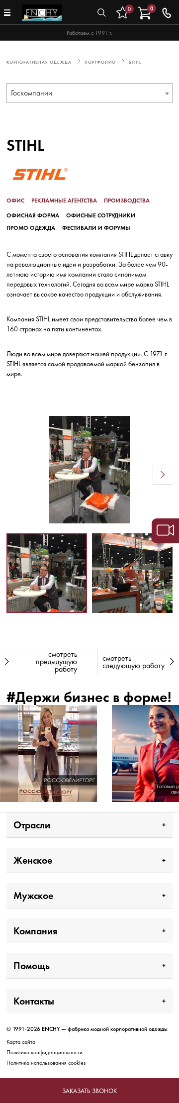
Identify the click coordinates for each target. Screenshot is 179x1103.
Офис (15, 200)
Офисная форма (32, 215)
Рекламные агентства (64, 200)
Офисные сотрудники (100, 215)
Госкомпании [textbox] (31, 93)
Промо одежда (30, 228)
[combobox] (89, 93)
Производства (127, 200)
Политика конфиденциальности (44, 1052)
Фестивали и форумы (96, 228)
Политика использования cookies (46, 1063)
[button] (16, 475)
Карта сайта (20, 1042)
